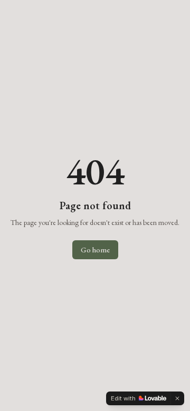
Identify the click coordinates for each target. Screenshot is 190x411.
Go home (95, 250)
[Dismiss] (177, 398)
